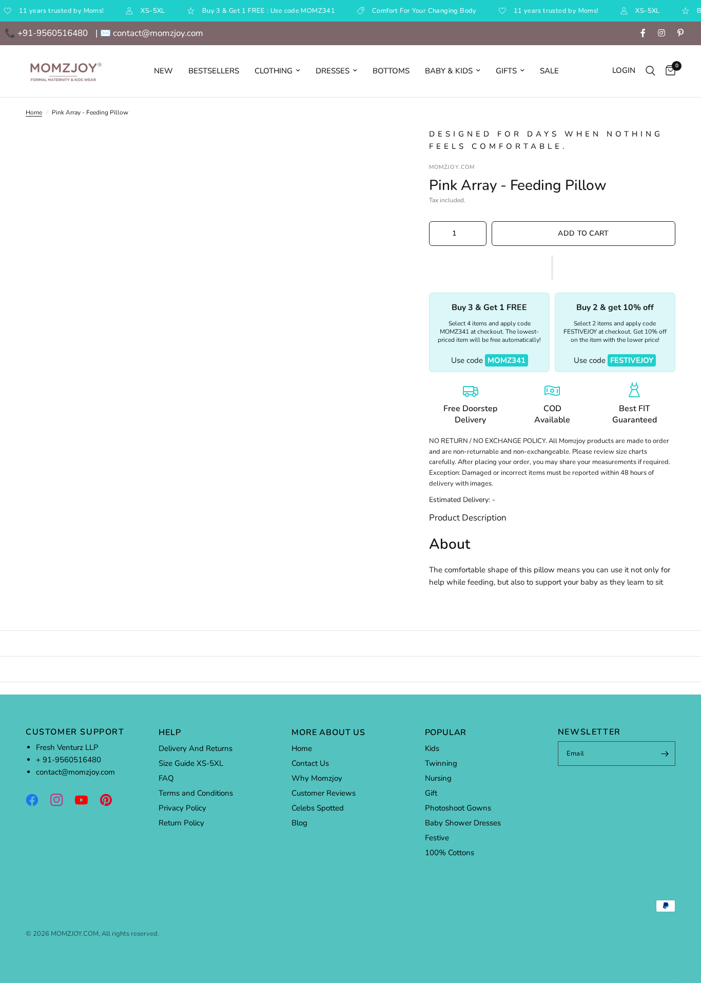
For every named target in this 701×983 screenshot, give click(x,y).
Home (34, 112)
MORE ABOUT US (328, 732)
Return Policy (181, 823)
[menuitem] (163, 71)
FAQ (166, 778)
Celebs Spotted (317, 808)
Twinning (441, 763)
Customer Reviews (323, 793)
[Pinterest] (111, 799)
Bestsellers (213, 71)
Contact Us (310, 763)
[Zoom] (376, 149)
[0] (667, 71)
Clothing (274, 71)
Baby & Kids (449, 71)
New (163, 71)
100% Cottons (449, 852)
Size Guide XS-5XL (191, 763)
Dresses (332, 71)
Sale (549, 71)
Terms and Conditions (196, 793)
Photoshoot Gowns (458, 808)
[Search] (650, 71)
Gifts (506, 71)
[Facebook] (37, 799)
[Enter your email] (665, 753)
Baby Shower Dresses (463, 823)
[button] (552, 267)
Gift (431, 793)
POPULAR (446, 732)
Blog (299, 823)
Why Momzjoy (316, 778)
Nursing (438, 778)
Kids (432, 748)
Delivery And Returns (195, 748)
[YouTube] (86, 799)
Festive (437, 838)
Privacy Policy (182, 808)
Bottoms (391, 71)
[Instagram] (61, 799)
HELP (170, 732)
